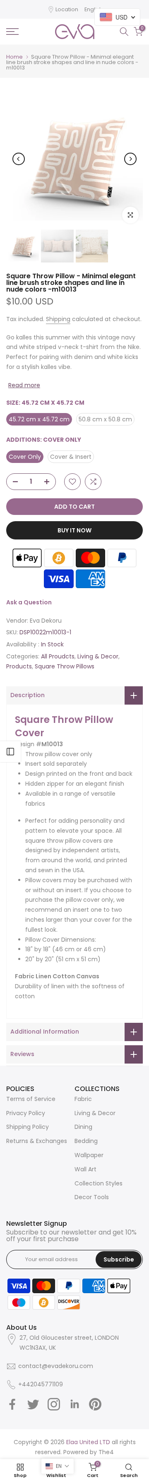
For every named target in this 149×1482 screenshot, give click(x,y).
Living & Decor (97, 656)
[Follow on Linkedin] (74, 1404)
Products (19, 666)
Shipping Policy (27, 1127)
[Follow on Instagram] (54, 1404)
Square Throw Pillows (64, 666)
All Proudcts (57, 656)
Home (14, 57)
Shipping (58, 319)
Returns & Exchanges (36, 1141)
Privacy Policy (25, 1113)
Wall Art (85, 1169)
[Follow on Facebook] (12, 1404)
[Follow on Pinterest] (95, 1404)
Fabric (83, 1099)
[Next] (130, 159)
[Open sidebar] (10, 751)
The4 (106, 1452)
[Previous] (18, 159)
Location (66, 9)
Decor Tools (91, 1197)
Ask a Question (29, 602)
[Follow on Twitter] (33, 1404)
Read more (24, 385)
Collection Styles (98, 1183)
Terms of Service (30, 1099)
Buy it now (74, 530)
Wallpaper (88, 1155)
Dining (83, 1127)
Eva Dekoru (46, 620)
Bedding (86, 1141)
